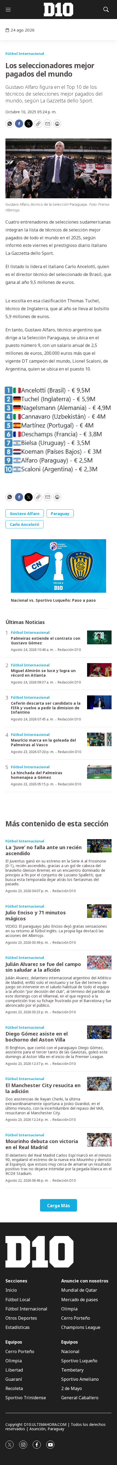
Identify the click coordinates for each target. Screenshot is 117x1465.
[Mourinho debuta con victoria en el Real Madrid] (99, 1140)
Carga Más (58, 1206)
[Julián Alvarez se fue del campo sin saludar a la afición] (99, 963)
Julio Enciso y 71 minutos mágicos (35, 915)
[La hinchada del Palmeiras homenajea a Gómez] (99, 772)
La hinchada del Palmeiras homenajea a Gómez (36, 775)
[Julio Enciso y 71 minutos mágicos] (99, 911)
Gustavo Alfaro (24, 513)
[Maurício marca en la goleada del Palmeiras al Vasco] (99, 739)
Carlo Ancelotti (24, 524)
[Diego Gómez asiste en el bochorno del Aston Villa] (99, 1032)
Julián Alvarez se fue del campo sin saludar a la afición (43, 967)
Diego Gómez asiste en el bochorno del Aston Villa (36, 1036)
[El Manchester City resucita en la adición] (99, 1084)
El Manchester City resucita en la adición (43, 1088)
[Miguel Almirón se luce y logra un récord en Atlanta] (99, 670)
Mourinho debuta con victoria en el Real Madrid (41, 1144)
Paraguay (60, 513)
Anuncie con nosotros (84, 1281)
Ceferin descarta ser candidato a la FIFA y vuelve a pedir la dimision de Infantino (46, 708)
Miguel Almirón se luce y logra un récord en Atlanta (43, 673)
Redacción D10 (69, 649)
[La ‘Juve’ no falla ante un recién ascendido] (99, 846)
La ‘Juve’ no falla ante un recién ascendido (43, 850)
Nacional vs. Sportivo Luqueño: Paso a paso (53, 600)
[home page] (58, 9)
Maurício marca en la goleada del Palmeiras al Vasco (43, 742)
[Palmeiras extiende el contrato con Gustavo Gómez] (99, 637)
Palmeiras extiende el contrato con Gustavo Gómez (45, 640)
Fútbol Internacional (24, 53)
